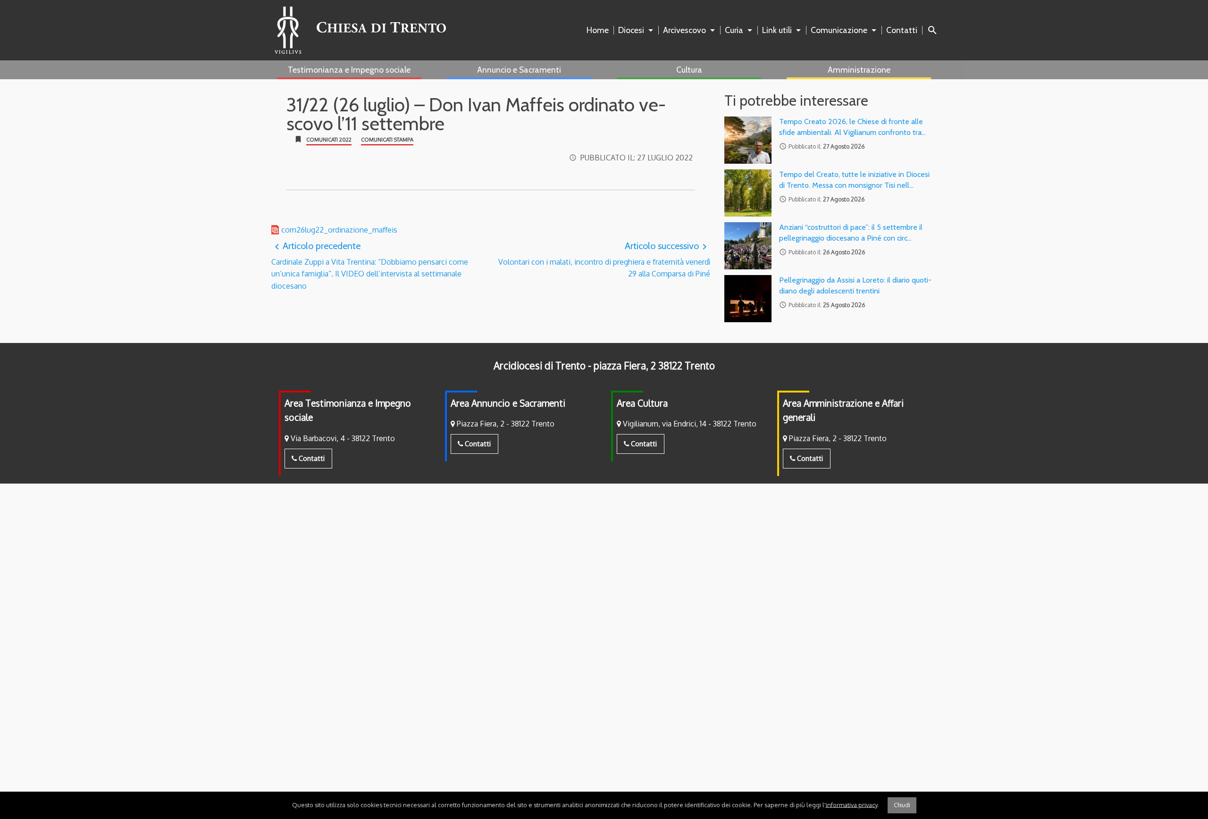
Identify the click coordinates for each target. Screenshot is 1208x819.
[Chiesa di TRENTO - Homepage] (360, 30)
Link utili (777, 30)
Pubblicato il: (636, 157)
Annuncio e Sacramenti (519, 70)
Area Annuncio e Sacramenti (508, 403)
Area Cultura (642, 403)
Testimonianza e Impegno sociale (349, 70)
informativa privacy (851, 804)
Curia (734, 30)
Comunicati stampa (387, 139)
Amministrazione (859, 70)
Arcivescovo (684, 30)
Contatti (901, 30)
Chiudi (902, 805)
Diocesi (631, 30)
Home (598, 30)
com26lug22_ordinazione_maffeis (339, 229)
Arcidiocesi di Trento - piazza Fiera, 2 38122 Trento (604, 365)
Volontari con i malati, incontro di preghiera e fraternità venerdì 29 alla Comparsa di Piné (604, 259)
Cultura (689, 70)
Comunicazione (839, 30)
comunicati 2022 (329, 139)
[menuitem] (599, 30)
